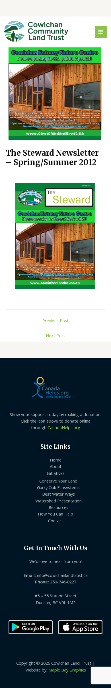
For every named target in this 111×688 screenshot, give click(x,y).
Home (55, 460)
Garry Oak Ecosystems (58, 487)
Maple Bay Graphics (67, 670)
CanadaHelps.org (64, 427)
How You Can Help (55, 514)
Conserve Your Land (58, 481)
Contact (55, 520)
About (55, 466)
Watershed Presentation (58, 501)
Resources (58, 507)
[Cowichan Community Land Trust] (36, 31)
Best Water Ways (58, 494)
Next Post (55, 335)
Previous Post (55, 320)
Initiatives (56, 473)
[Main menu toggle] (101, 32)
